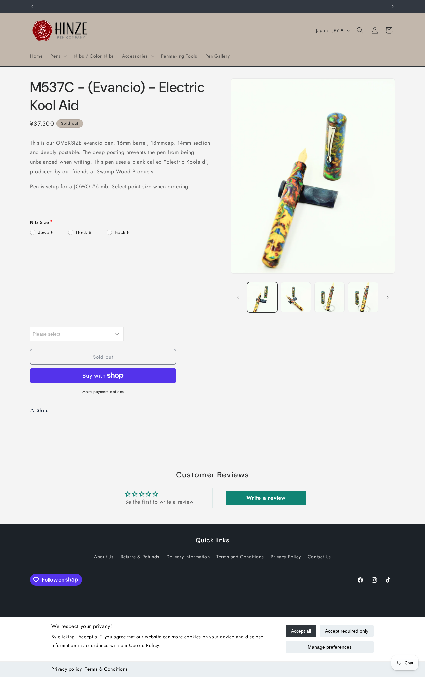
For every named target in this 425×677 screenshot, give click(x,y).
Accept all (301, 631)
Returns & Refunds (140, 556)
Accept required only (346, 631)
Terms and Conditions (240, 556)
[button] (57, 56)
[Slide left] (238, 297)
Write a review (265, 498)
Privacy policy (66, 669)
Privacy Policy (286, 556)
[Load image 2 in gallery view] (296, 297)
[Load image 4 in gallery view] (363, 297)
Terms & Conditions (106, 669)
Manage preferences (330, 647)
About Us (104, 556)
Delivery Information (188, 556)
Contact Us (319, 556)
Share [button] (43, 410)
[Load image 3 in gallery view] (329, 297)
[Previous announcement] (32, 6)
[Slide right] (388, 297)
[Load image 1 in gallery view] (262, 297)
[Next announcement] (392, 6)
